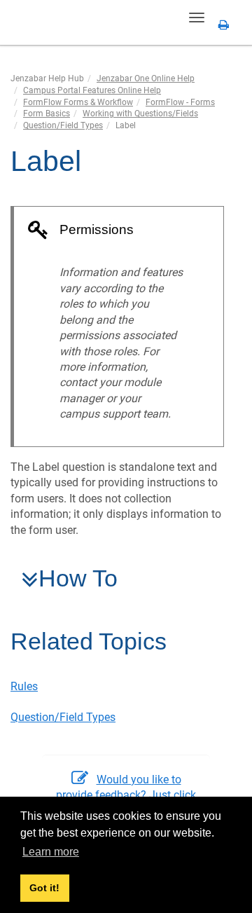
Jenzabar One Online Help (146, 78)
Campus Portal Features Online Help (92, 90)
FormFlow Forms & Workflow (78, 102)
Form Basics (46, 113)
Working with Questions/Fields (140, 113)
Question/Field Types (63, 125)
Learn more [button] (50, 852)
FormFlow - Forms (180, 102)
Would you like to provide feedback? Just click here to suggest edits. (126, 795)
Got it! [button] (44, 887)
